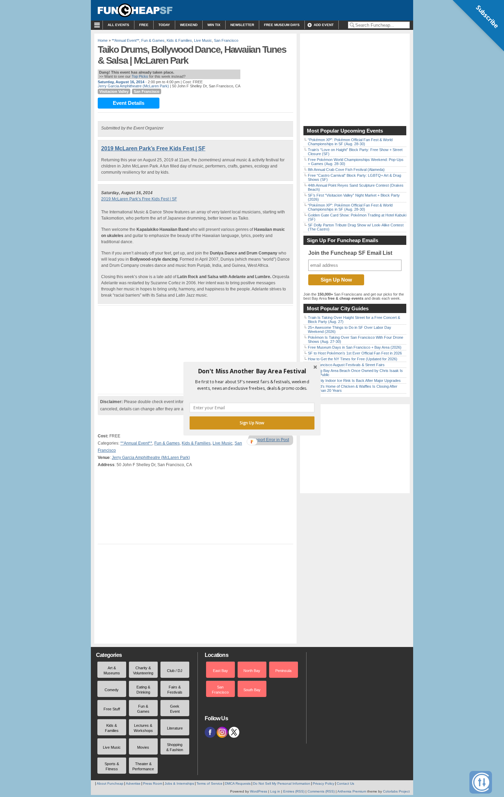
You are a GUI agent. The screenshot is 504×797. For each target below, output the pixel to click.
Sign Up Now (252, 422)
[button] (252, 371)
